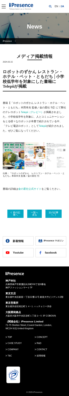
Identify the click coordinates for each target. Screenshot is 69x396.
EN (56, 6)
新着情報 (18, 241)
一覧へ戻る (34, 213)
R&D (39, 343)
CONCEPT (42, 337)
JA (62, 6)
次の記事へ (53, 213)
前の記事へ (16, 213)
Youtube (18, 252)
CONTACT (42, 349)
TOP (10, 337)
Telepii (42, 125)
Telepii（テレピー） (32, 112)
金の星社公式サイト (29, 188)
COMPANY (13, 349)
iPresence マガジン (54, 240)
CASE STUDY (15, 343)
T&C (10, 355)
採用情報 (41, 355)
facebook (51, 252)
